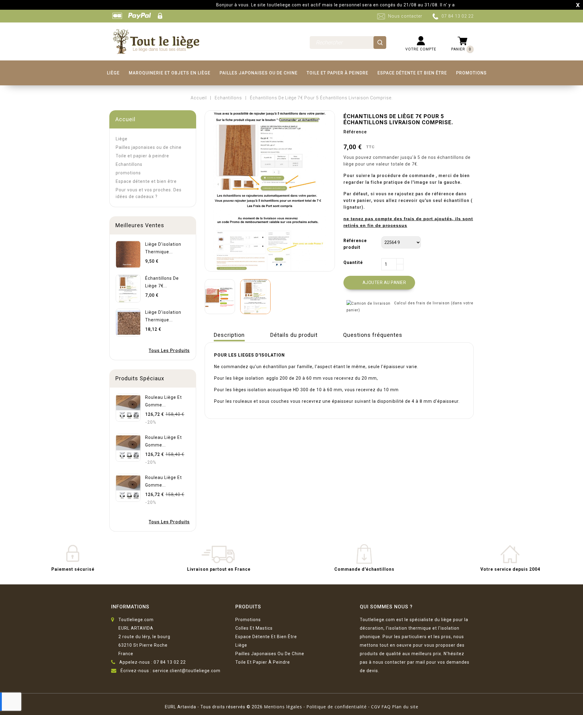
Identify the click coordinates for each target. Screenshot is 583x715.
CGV (375, 707)
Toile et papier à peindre (337, 72)
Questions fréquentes (372, 335)
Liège (113, 72)
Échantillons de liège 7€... (162, 282)
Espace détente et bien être (412, 72)
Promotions (248, 619)
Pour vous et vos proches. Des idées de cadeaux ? (149, 193)
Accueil (125, 119)
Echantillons (129, 164)
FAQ (386, 707)
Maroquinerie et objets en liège (169, 72)
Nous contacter (405, 16)
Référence (355, 131)
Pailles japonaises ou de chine (259, 72)
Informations (130, 607)
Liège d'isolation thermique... (163, 248)
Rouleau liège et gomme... (163, 401)
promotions (471, 72)
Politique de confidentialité (336, 707)
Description (229, 335)
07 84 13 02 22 (458, 16)
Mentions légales (283, 707)
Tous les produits (169, 350)
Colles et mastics (254, 628)
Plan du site (405, 707)
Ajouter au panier (379, 283)
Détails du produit (294, 335)
